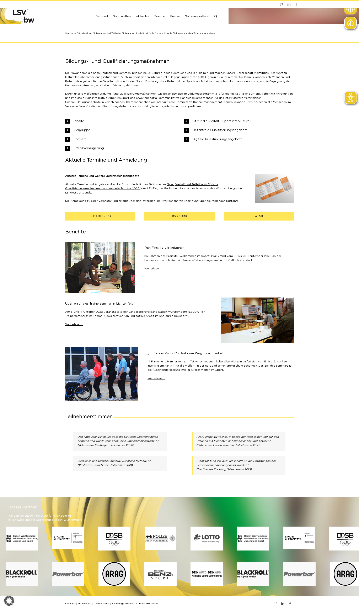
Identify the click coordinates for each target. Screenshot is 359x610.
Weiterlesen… (153, 268)
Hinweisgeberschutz (124, 603)
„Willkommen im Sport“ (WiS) (198, 256)
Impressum (84, 603)
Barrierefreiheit (149, 603)
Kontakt (70, 603)
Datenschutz (101, 603)
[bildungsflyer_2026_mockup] (274, 175)
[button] (215, 15)
